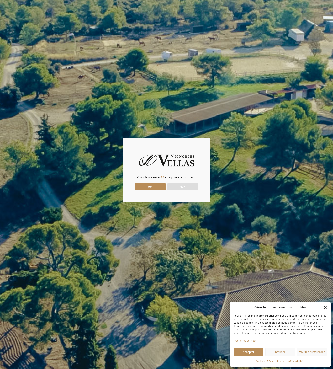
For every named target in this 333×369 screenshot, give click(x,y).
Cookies (260, 361)
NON (183, 186)
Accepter (248, 352)
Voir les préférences (312, 352)
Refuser (280, 352)
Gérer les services (246, 341)
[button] (325, 307)
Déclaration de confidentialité (285, 361)
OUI (150, 186)
